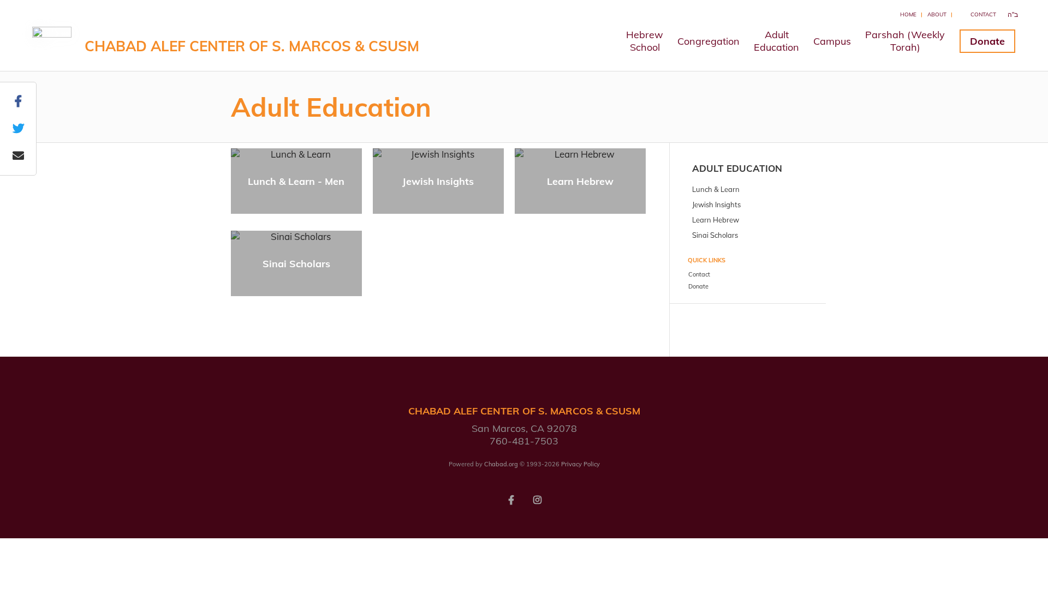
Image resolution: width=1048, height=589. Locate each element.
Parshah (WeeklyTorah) (905, 40)
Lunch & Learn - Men (296, 181)
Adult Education (737, 168)
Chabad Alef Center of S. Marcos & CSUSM (252, 46)
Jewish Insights (438, 181)
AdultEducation (776, 40)
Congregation (708, 41)
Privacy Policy (580, 464)
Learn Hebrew (580, 181)
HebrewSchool (644, 40)
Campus (832, 41)
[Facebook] (511, 499)
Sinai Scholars (296, 263)
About (936, 14)
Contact (983, 14)
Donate (987, 41)
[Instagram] (537, 499)
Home (908, 14)
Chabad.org (501, 464)
